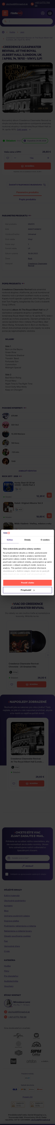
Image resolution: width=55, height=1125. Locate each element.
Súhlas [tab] (10, 540)
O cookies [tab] (45, 540)
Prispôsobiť (26, 590)
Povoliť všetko (27, 583)
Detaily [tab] (27, 540)
